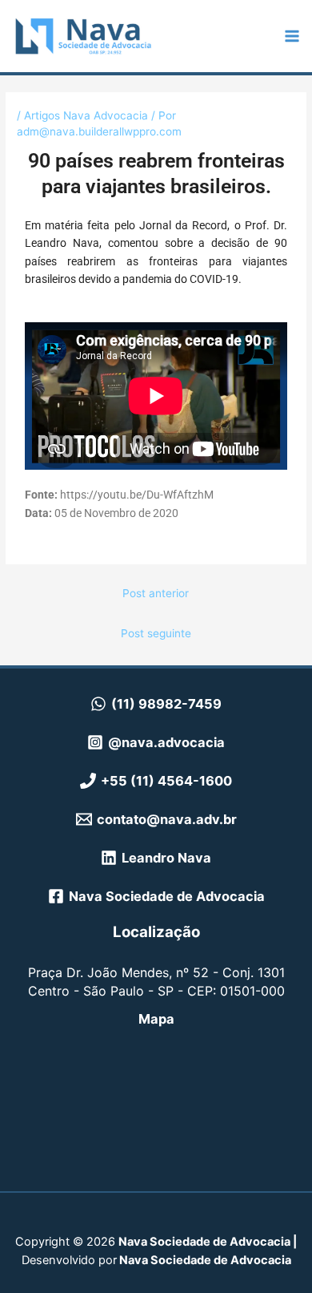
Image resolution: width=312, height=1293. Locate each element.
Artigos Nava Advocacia (86, 115)
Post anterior (155, 593)
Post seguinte (156, 633)
